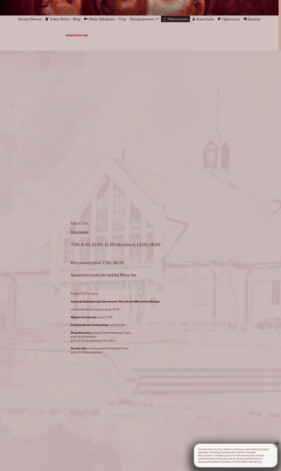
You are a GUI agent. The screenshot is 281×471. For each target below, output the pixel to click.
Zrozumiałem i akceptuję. (247, 461)
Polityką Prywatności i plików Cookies (233, 452)
